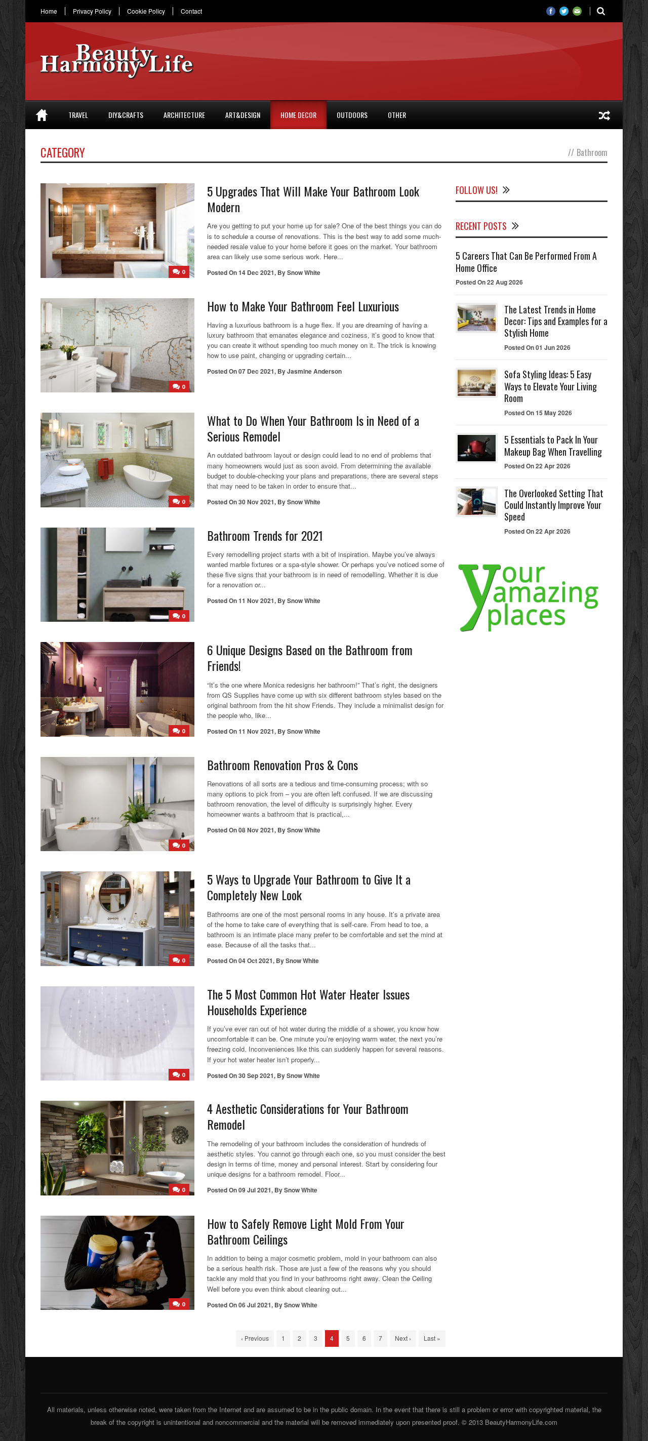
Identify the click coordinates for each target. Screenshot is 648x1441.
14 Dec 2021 (256, 272)
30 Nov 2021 (256, 501)
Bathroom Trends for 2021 (265, 535)
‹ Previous (255, 1338)
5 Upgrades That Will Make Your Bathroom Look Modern (313, 199)
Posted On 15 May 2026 (538, 412)
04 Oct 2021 (255, 960)
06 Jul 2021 (254, 1304)
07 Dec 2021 (256, 371)
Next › (403, 1338)
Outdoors (352, 114)
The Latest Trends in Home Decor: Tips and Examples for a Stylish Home (556, 321)
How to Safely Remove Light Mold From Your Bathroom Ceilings (305, 1231)
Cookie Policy (146, 11)
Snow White (303, 272)
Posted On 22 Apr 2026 (537, 465)
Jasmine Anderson (314, 371)
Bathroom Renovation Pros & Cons (282, 764)
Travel (78, 114)
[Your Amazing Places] (532, 631)
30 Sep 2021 (256, 1075)
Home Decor (298, 114)
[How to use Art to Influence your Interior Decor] (604, 115)
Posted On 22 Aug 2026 (489, 282)
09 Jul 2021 (254, 1189)
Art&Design (242, 114)
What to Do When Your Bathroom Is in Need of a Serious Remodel (313, 428)
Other (397, 114)
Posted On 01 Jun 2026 (537, 347)
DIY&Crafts (125, 114)
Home (48, 11)
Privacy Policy (92, 11)
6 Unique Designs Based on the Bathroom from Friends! (310, 657)
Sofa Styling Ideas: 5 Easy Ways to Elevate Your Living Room (550, 386)
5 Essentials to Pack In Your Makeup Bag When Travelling (553, 445)
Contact (191, 11)
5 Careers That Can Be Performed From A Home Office (526, 261)
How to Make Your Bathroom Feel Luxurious (303, 306)
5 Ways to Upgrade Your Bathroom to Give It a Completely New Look (309, 887)
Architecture (184, 114)
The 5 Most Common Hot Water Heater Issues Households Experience (308, 1002)
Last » (432, 1338)
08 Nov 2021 (256, 829)
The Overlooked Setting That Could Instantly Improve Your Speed (553, 505)
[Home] (41, 115)
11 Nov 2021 (256, 600)
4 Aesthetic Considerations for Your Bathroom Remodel (308, 1116)
